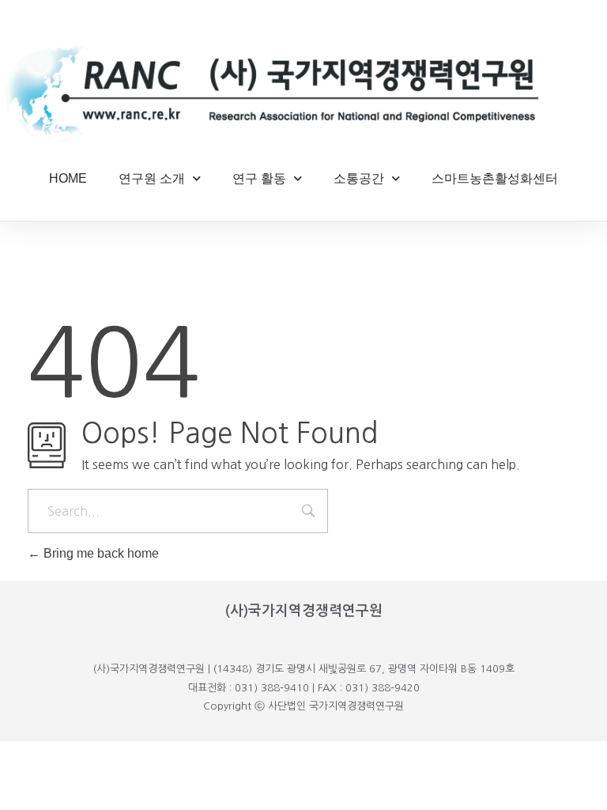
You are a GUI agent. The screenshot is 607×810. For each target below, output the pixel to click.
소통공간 (359, 178)
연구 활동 (259, 178)
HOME (68, 178)
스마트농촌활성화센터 (495, 178)
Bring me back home (99, 553)
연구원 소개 (152, 178)
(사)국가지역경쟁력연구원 (304, 611)
